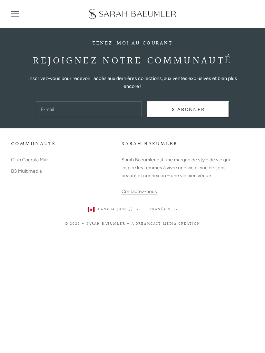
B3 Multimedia (26, 171)
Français (160, 209)
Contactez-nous (139, 191)
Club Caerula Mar (29, 160)
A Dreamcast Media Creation (165, 224)
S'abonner (188, 109)
